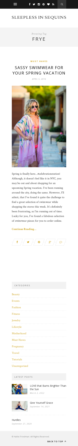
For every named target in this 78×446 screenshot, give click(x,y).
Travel (15, 353)
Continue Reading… (24, 229)
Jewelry (16, 320)
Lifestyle (17, 327)
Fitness (16, 314)
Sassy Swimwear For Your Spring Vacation (39, 70)
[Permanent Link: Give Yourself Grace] (19, 411)
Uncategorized (20, 366)
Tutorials (17, 359)
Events (16, 301)
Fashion (16, 307)
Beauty (16, 294)
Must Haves (39, 61)
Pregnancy (18, 346)
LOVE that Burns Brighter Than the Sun (48, 387)
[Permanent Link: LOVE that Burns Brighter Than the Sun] (19, 393)
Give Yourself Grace (41, 402)
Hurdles (16, 420)
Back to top (55, 441)
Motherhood (19, 333)
